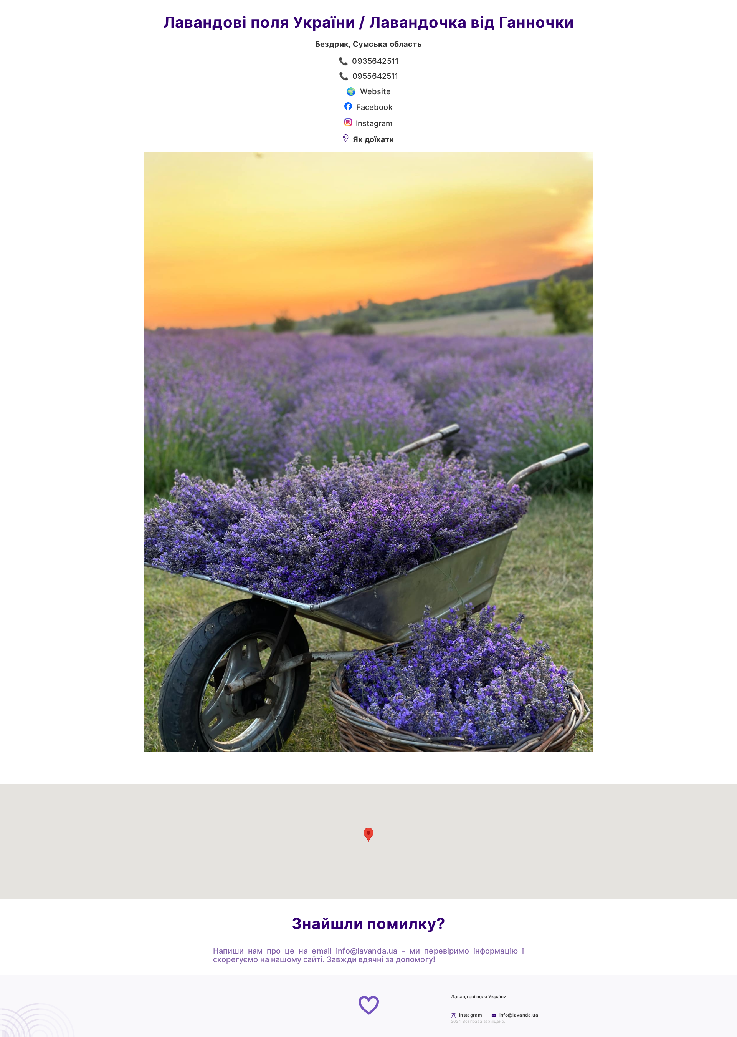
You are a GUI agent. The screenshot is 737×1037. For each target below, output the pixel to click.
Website (375, 91)
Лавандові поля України (259, 22)
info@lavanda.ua (366, 951)
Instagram (374, 123)
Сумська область (387, 44)
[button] (368, 835)
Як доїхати (373, 139)
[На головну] (369, 1006)
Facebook (374, 107)
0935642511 (375, 61)
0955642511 (375, 76)
